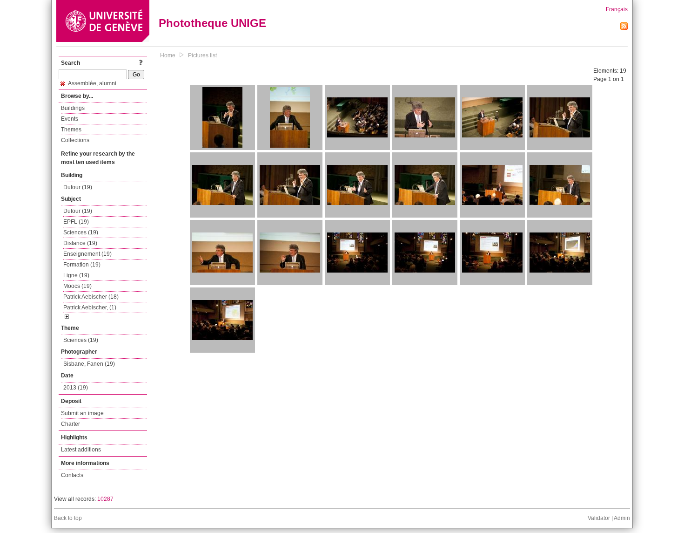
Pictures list (202, 55)
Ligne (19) (76, 275)
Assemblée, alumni (91, 83)
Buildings (73, 108)
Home (167, 55)
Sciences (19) (80, 232)
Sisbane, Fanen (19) (89, 364)
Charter (70, 424)
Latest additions (81, 449)
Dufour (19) (77, 187)
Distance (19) (80, 243)
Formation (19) (82, 264)
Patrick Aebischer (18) (91, 297)
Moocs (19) (77, 286)
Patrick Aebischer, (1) (89, 307)
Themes (71, 129)
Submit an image (82, 413)
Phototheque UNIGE (212, 23)
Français (617, 9)
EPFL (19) (76, 222)
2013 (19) (75, 387)
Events (69, 119)
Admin (622, 518)
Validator (599, 518)
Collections (75, 140)
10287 (105, 499)
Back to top (68, 518)
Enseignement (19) (87, 254)
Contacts (72, 475)
